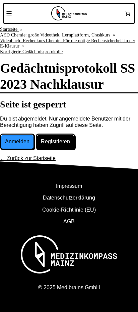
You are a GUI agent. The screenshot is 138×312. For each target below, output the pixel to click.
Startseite (9, 29)
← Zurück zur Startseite (28, 158)
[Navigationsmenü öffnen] (9, 13)
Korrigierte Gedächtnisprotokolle (31, 51)
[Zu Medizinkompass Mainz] (69, 13)
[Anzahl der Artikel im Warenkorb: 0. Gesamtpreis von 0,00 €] (128, 13)
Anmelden (17, 141)
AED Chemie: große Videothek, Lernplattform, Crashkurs (56, 34)
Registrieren (55, 141)
